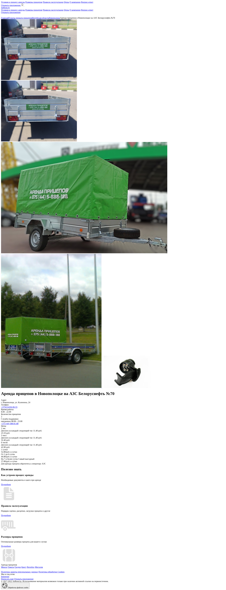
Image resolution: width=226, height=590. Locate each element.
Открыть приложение (11, 12)
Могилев (39, 567)
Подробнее (6, 484)
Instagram (5, 576)
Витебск (30, 567)
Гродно (18, 567)
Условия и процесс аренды (13, 2)
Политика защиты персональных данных (19, 572)
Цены (66, 2)
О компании (75, 2)
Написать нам (7, 579)
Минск (4, 567)
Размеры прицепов (33, 2)
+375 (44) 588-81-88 (9, 423)
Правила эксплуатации (53, 2)
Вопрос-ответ (87, 2)
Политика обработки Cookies (51, 572)
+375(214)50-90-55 (9, 407)
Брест (23, 567)
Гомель (11, 567)
